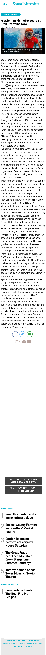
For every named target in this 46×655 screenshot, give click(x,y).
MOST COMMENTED (9, 584)
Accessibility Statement (23, 646)
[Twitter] (22, 334)
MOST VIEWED (7, 508)
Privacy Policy (37, 644)
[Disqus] (23, 377)
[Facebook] (15, 334)
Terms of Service (24, 644)
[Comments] (30, 334)
